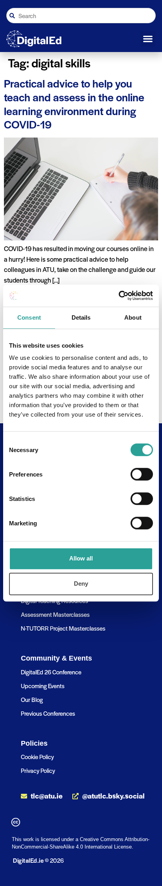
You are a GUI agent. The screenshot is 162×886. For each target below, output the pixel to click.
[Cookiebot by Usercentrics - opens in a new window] (118, 295)
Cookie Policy (37, 756)
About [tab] (133, 317)
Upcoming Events (42, 685)
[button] (148, 39)
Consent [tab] (29, 317)
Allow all (81, 558)
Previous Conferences (48, 713)
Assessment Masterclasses (55, 614)
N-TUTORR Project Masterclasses (63, 628)
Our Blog (32, 699)
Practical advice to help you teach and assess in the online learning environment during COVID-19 (74, 103)
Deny (81, 583)
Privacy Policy (38, 770)
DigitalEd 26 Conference (51, 672)
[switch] (142, 474)
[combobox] (81, 15)
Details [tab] (81, 317)
